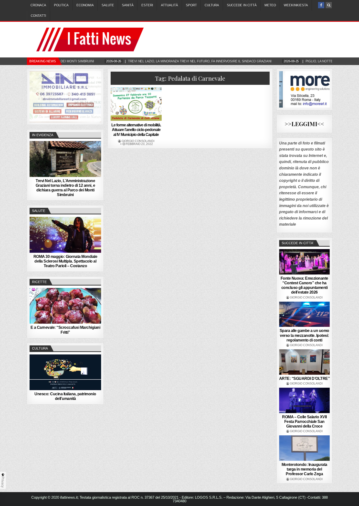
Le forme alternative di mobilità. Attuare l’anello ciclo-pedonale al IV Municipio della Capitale (136, 129)
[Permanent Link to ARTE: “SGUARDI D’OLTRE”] (304, 362)
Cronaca (38, 5)
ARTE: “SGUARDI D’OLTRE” (304, 378)
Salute (108, 5)
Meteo (270, 5)
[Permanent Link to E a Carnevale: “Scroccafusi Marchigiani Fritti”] (65, 306)
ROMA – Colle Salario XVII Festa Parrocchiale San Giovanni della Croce (304, 421)
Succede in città (242, 5)
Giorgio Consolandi (138, 141)
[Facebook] (321, 5)
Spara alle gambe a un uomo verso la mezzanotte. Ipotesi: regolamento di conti (304, 335)
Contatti (38, 16)
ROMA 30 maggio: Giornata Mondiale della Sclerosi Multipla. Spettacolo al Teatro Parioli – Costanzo (65, 261)
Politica (61, 5)
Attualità (169, 5)
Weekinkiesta (296, 5)
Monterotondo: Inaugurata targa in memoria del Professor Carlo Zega (304, 469)
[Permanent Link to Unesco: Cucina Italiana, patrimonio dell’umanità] (65, 372)
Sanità (128, 5)
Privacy (2, 482)
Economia (85, 5)
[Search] (329, 5)
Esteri (147, 5)
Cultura (212, 5)
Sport (191, 5)
